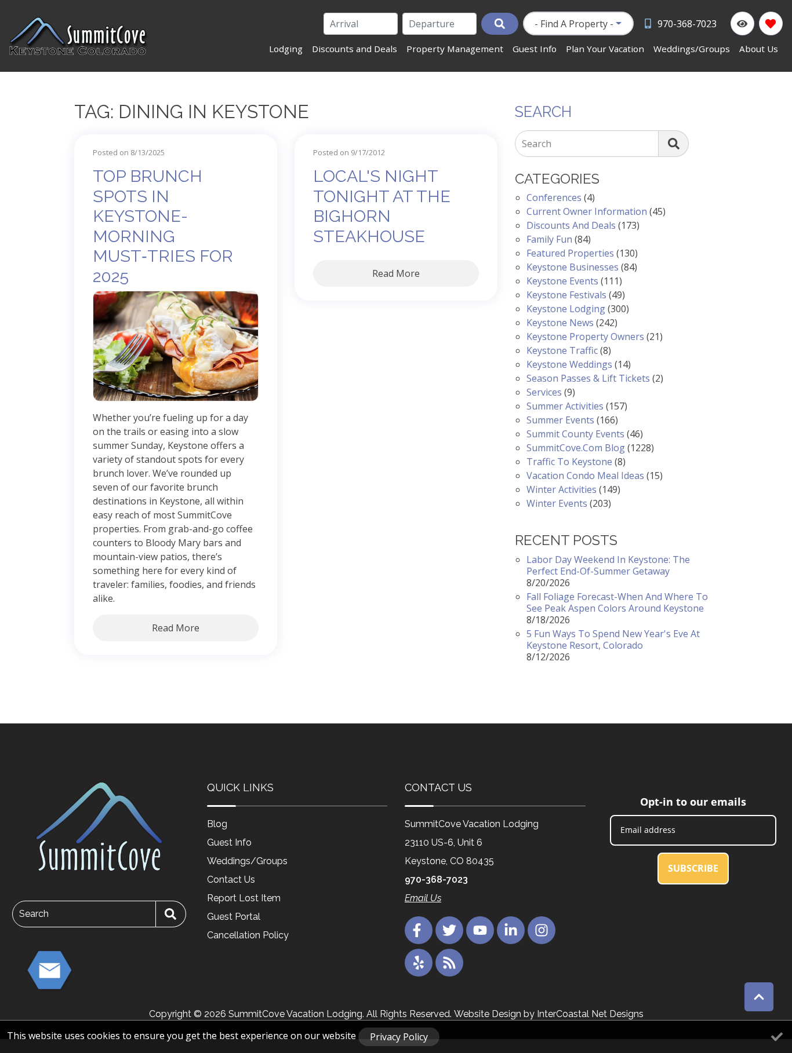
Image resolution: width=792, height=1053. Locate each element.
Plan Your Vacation (605, 48)
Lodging (286, 48)
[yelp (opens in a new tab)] (419, 963)
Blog (217, 823)
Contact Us (231, 879)
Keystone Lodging (565, 308)
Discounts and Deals (354, 48)
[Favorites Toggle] (771, 23)
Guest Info (535, 48)
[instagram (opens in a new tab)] (541, 930)
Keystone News (560, 322)
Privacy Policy (399, 1036)
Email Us (423, 898)
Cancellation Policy (248, 935)
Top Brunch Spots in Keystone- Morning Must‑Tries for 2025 (163, 226)
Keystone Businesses (572, 267)
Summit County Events (575, 433)
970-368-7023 (436, 879)
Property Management (454, 48)
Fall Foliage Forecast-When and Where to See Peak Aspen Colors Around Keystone (617, 602)
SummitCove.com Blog (575, 447)
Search (536, 143)
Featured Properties (570, 253)
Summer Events (560, 420)
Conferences (554, 197)
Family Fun (549, 239)
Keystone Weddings (569, 364)
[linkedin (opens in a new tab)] (511, 930)
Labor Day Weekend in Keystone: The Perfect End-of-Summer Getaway (608, 565)
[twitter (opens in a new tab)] (449, 930)
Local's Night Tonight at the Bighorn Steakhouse (382, 206)
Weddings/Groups (691, 48)
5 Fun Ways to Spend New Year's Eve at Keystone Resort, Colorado (613, 639)
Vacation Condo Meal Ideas (585, 475)
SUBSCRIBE (693, 868)
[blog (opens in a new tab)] (449, 963)
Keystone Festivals (566, 294)
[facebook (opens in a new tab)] (419, 930)
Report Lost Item (244, 898)
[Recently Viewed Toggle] (742, 23)
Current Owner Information (586, 211)
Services (544, 392)
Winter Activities (561, 489)
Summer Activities (565, 406)
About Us (758, 48)
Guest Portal (233, 916)
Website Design (487, 1013)
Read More (175, 627)
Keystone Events (562, 281)
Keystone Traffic (562, 350)
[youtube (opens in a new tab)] (480, 930)
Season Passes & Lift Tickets (588, 378)
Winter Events (556, 503)
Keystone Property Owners (585, 336)
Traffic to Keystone (569, 461)
